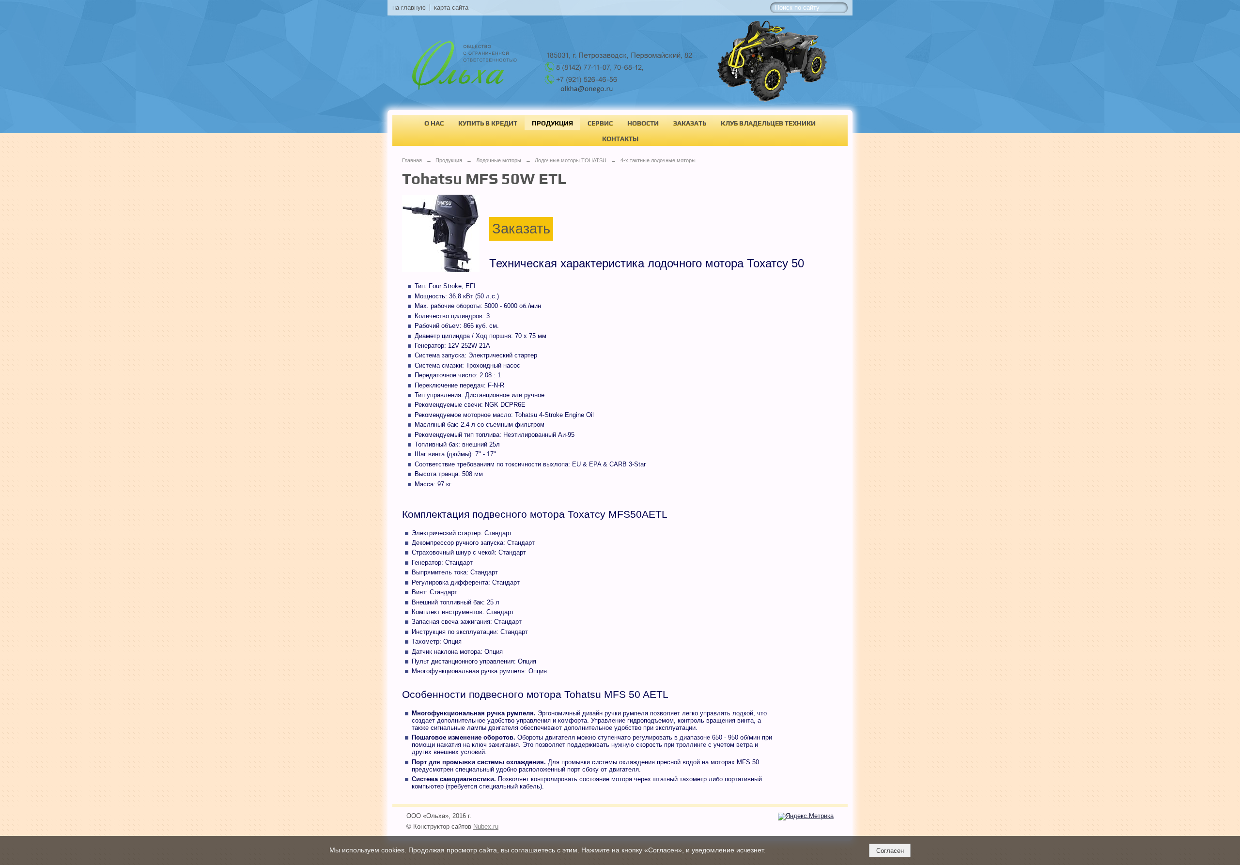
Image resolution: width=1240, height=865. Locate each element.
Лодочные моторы (498, 160)
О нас (434, 123)
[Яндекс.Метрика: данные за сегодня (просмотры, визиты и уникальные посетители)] (806, 816)
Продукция (552, 123)
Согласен (890, 850)
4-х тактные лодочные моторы (658, 160)
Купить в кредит (487, 123)
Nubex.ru (485, 826)
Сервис (600, 123)
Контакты (620, 138)
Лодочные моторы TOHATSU (570, 160)
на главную (409, 7)
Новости (643, 123)
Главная (412, 160)
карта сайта (451, 7)
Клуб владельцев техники (768, 123)
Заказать (689, 123)
